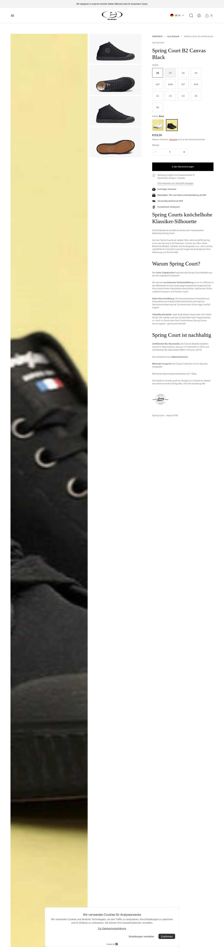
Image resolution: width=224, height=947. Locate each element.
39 (195, 72)
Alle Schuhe (173, 36)
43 (170, 95)
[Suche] (191, 15)
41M (196, 84)
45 (195, 95)
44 (183, 95)
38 (183, 72)
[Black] (172, 125)
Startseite (157, 36)
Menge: (155, 145)
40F (157, 84)
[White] (158, 125)
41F (183, 84)
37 (170, 72)
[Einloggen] (199, 15)
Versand (173, 139)
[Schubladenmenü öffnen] (12, 15)
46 (157, 107)
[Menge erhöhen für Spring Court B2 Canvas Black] (184, 152)
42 (157, 95)
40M (170, 84)
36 (157, 72)
